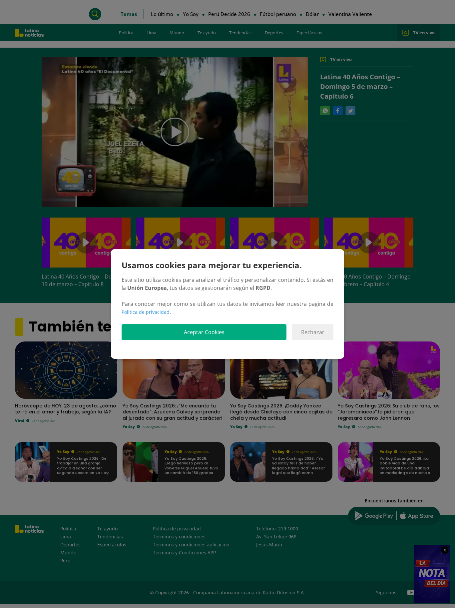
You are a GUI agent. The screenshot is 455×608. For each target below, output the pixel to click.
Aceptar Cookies (204, 332)
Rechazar (312, 332)
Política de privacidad (146, 312)
